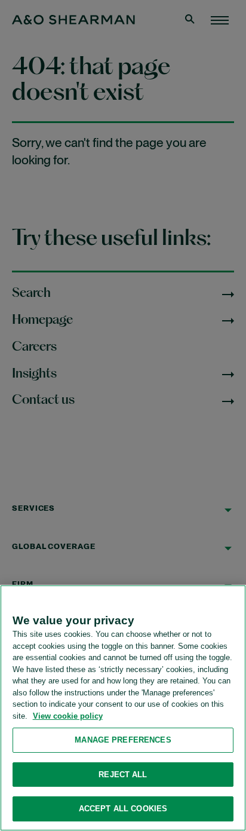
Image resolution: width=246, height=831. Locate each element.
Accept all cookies (123, 808)
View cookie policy (68, 716)
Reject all (123, 774)
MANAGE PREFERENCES (123, 739)
